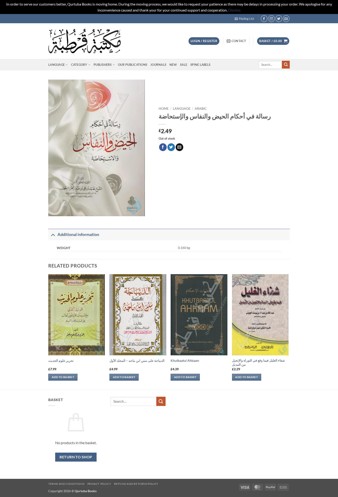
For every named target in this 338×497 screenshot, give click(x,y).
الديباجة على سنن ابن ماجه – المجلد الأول (136, 360)
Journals (158, 64)
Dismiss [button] (234, 10)
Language (56, 64)
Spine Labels (200, 64)
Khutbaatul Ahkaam (185, 360)
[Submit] (286, 65)
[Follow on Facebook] (264, 18)
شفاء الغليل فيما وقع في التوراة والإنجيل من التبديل (258, 362)
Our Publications (132, 64)
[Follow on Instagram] (271, 18)
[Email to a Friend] (179, 147)
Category (79, 64)
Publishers (103, 64)
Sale (183, 64)
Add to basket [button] (63, 377)
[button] (244, 18)
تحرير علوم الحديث (61, 360)
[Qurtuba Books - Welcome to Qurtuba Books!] (84, 41)
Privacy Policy (99, 484)
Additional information (78, 234)
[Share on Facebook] (163, 147)
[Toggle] (52, 234)
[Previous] (48, 331)
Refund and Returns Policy (136, 484)
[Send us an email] (286, 18)
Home (164, 108)
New (173, 64)
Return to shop (76, 457)
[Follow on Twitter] (278, 18)
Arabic (201, 108)
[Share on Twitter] (171, 147)
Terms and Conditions (66, 484)
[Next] (288, 331)
